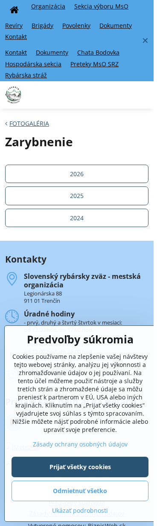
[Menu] (143, 94)
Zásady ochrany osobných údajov (80, 444)
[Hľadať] (123, 94)
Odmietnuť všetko (80, 491)
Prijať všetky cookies (80, 467)
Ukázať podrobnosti (80, 510)
